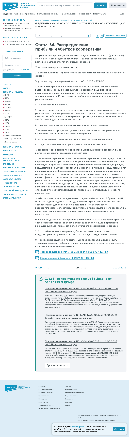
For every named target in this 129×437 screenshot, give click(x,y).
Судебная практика (24, 13)
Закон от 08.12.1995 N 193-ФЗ (62, 20)
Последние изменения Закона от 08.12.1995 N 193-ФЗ (18, 30)
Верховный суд (10, 183)
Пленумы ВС (99, 13)
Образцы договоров (12, 175)
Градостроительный (13, 139)
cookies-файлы (77, 426)
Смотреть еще (59, 365)
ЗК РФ (7, 114)
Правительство (69, 13)
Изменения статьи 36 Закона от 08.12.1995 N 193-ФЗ (17, 25)
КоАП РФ (8, 117)
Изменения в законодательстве (12, 159)
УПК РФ (7, 133)
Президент (85, 13)
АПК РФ (7, 101)
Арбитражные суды (12, 187)
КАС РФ (7, 108)
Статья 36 (88, 20)
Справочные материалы (14, 172)
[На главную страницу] (19, 7)
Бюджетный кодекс (13, 136)
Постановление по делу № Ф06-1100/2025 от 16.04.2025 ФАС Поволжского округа (81, 343)
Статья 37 (118, 267)
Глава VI (79, 20)
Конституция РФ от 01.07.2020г (18, 41)
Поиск (100, 5)
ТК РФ (7, 123)
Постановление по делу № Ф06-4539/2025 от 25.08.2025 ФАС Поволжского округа (81, 290)
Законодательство (12, 179)
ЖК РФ (7, 111)
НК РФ (7, 98)
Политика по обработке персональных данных (96, 420)
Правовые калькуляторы (14, 168)
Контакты (69, 399)
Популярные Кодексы (13, 92)
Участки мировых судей (14, 194)
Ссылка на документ (115, 36)
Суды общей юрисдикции (15, 190)
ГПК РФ (7, 105)
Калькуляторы (71, 389)
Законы (6, 88)
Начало (38, 20)
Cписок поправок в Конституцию (18, 44)
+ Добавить (26, 70)
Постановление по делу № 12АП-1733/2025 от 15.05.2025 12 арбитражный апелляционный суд (81, 316)
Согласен (119, 429)
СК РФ (7, 120)
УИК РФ (7, 126)
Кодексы (7, 13)
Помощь (119, 5)
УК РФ (7, 129)
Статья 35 (43, 267)
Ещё (122, 13)
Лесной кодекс (11, 142)
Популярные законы (47, 13)
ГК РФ (7, 95)
